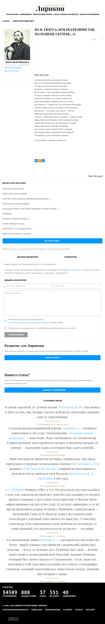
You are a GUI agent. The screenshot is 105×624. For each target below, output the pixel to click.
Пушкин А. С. (72, 428)
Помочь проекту (52, 357)
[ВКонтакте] (36, 160)
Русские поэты (12, 14)
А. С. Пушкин (14, 489)
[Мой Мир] (43, 160)
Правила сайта (36, 609)
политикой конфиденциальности (23, 322)
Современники (25, 14)
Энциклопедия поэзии (42, 14)
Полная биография (13, 67)
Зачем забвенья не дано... (14, 223)
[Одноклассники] (39, 160)
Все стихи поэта (11, 71)
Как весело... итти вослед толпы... (18, 228)
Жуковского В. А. (81, 473)
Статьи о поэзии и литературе (65, 14)
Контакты (79, 609)
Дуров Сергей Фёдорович (23, 21)
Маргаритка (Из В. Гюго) (13, 188)
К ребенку (7, 213)
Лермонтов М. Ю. (70, 407)
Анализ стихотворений (89, 14)
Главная (6, 21)
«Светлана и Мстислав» (39, 468)
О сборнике (67, 609)
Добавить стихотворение (54, 390)
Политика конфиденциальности (15, 609)
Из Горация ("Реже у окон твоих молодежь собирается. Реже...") (31, 208)
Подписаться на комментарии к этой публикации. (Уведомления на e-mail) (41, 328)
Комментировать (16, 335)
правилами (45, 322)
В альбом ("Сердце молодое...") (16, 218)
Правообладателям (52, 609)
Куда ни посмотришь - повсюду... (17, 233)
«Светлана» (44, 478)
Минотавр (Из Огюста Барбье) (16, 203)
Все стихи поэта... (52, 241)
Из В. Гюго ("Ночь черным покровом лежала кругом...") (27, 198)
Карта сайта (90, 609)
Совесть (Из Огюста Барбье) (15, 193)
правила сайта (75, 270)
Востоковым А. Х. (83, 464)
